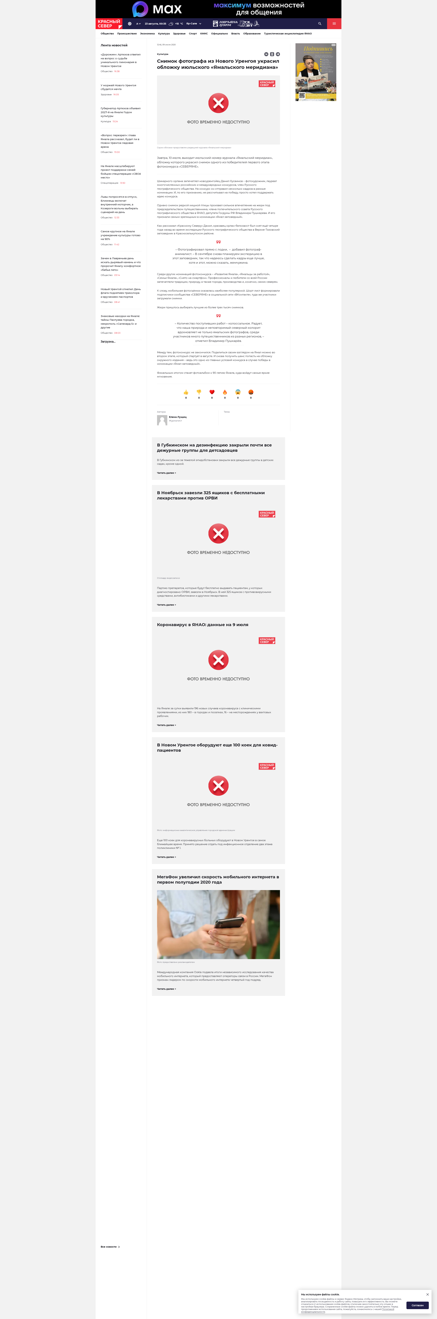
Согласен (418, 1305)
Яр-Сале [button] (191, 23)
